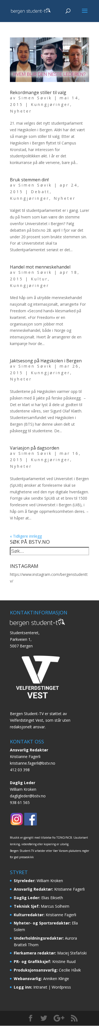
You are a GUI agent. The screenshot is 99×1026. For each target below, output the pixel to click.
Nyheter (21, 111)
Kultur (39, 278)
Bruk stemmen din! (29, 180)
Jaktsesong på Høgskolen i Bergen (46, 361)
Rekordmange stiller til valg (38, 92)
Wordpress (61, 987)
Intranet (40, 987)
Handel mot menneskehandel (40, 267)
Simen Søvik (35, 97)
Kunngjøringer (50, 104)
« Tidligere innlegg (26, 536)
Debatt (40, 191)
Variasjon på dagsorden (34, 448)
